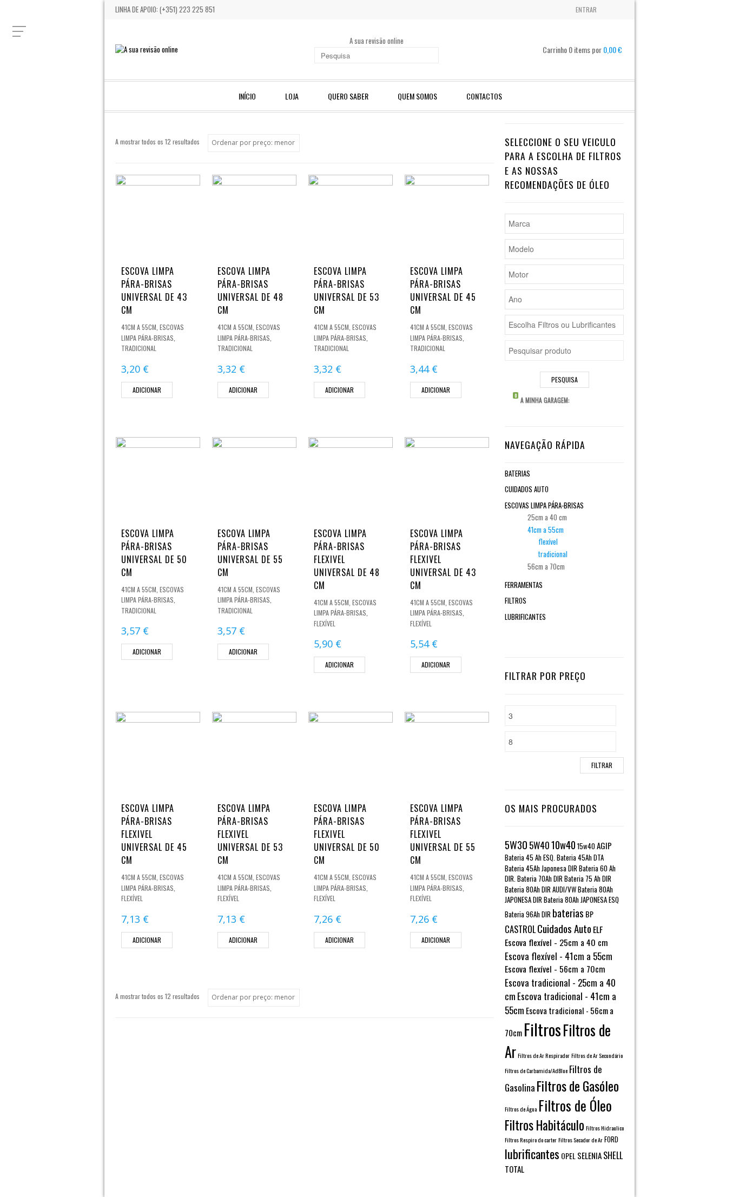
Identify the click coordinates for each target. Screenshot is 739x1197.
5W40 (539, 845)
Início (247, 96)
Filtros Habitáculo (544, 1125)
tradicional (138, 348)
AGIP (604, 845)
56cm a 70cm (546, 566)
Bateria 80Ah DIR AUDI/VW (540, 889)
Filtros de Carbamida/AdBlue (536, 1070)
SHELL (613, 1155)
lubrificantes (532, 1153)
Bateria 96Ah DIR (528, 914)
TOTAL (514, 1169)
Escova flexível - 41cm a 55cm (558, 956)
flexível (324, 623)
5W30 (516, 844)
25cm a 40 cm (547, 517)
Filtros (515, 600)
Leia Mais (158, 246)
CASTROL (520, 929)
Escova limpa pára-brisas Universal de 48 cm (250, 290)
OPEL (568, 1155)
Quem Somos (417, 96)
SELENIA (589, 1155)
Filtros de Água (521, 1109)
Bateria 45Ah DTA (580, 857)
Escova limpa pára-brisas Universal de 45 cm (443, 290)
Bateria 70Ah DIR (540, 879)
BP (589, 914)
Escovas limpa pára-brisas (544, 505)
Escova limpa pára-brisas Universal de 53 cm (346, 290)
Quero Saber (348, 96)
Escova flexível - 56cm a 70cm (555, 968)
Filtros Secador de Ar (580, 1139)
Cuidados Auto (527, 489)
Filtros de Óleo (575, 1105)
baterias (568, 912)
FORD (611, 1139)
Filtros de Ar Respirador (544, 1055)
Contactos (484, 96)
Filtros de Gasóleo (578, 1085)
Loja (292, 96)
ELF (598, 929)
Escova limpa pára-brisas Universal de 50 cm (154, 553)
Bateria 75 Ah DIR (587, 879)
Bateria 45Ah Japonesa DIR (541, 868)
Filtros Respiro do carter (531, 1139)
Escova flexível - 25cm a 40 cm (556, 942)
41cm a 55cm (138, 327)
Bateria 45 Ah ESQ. (530, 857)
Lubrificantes (525, 616)
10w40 (563, 844)
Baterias (517, 473)
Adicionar (147, 389)
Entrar (586, 9)
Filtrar (601, 765)
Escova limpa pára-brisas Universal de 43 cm (154, 290)
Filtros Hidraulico (605, 1127)
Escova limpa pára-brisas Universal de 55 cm (250, 553)
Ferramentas (524, 584)
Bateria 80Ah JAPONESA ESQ (581, 900)
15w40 (586, 846)
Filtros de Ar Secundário (597, 1055)
